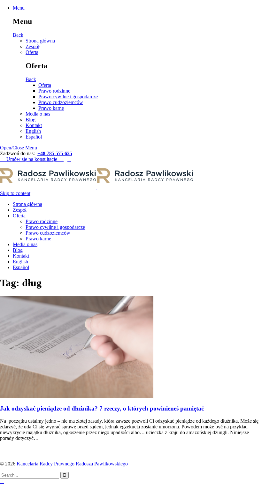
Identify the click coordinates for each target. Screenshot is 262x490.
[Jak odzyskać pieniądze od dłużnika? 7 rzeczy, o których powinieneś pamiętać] (76, 396)
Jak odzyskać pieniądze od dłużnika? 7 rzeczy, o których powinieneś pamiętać (102, 408)
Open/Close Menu (18, 147)
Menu (19, 8)
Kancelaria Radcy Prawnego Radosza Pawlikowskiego (72, 463)
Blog (30, 119)
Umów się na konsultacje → (32, 159)
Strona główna (40, 40)
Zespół (32, 46)
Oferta (32, 52)
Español (34, 136)
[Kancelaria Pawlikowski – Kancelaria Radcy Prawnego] (96, 187)
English (33, 131)
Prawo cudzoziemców (60, 102)
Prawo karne (51, 108)
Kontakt (34, 125)
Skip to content (15, 193)
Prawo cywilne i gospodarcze (68, 96)
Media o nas (38, 114)
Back (18, 35)
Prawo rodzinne (54, 91)
